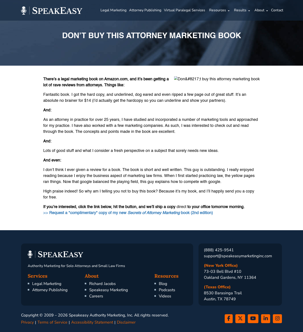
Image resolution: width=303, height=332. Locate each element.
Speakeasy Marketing (108, 290)
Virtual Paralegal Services (184, 10)
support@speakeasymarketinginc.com (238, 256)
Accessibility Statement (92, 322)
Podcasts (167, 290)
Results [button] (240, 10)
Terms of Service (52, 322)
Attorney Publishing (145, 10)
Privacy (27, 322)
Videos (165, 296)
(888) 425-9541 (219, 250)
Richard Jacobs (102, 283)
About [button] (259, 10)
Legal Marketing (113, 10)
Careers (96, 296)
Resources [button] (217, 10)
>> (128, 213)
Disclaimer (126, 322)
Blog (163, 283)
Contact (277, 10)
